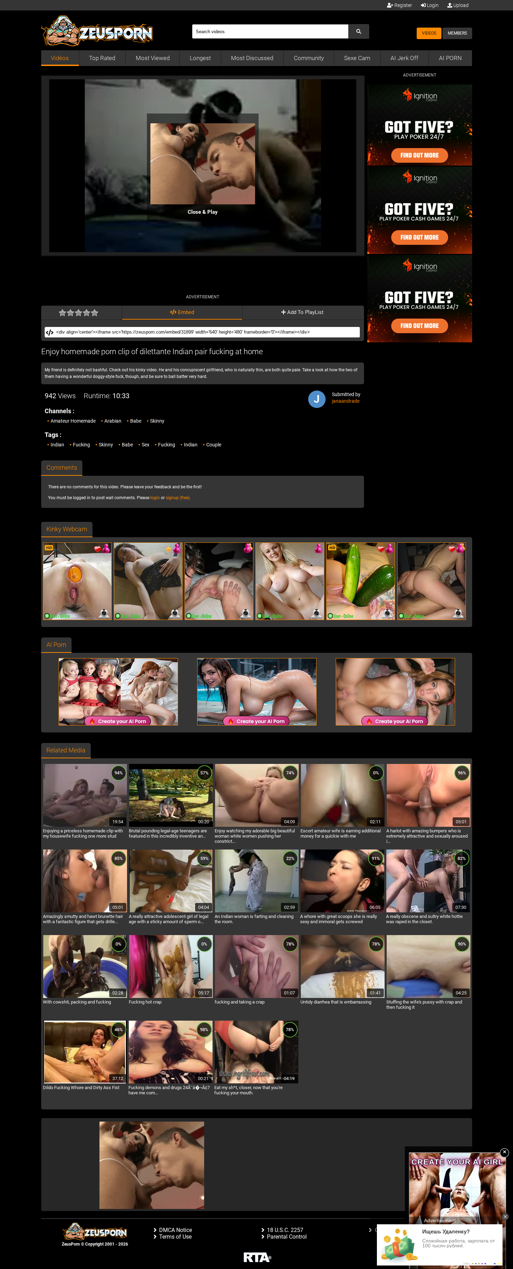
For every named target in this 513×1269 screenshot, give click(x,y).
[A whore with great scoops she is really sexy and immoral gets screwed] (342, 911)
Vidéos (60, 57)
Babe (135, 421)
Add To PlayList (305, 312)
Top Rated (102, 57)
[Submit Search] (358, 31)
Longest (200, 57)
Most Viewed (153, 57)
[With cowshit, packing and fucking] (85, 996)
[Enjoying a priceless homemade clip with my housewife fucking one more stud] (85, 825)
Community (309, 57)
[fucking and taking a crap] (257, 996)
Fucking (81, 444)
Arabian (112, 421)
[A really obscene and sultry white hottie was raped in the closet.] (428, 911)
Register (402, 5)
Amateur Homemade (73, 421)
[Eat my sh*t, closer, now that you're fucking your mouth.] (256, 1082)
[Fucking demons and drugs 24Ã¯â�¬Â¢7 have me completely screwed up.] (170, 1082)
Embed (185, 312)
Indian (57, 444)
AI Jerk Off (404, 57)
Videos (429, 33)
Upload (460, 5)
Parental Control (287, 1236)
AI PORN (450, 57)
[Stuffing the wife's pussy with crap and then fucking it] (428, 996)
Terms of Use (175, 1236)
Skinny (157, 421)
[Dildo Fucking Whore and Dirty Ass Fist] (85, 1082)
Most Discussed (252, 57)
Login (432, 5)
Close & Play (203, 212)
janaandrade (345, 401)
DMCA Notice (175, 1230)
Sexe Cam (357, 57)
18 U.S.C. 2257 (285, 1230)
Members (457, 33)
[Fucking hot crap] (171, 996)
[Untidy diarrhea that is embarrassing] (342, 996)
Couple (213, 444)
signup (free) (177, 497)
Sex (145, 444)
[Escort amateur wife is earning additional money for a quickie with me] (342, 825)
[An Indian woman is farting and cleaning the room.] (257, 911)
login (155, 497)
